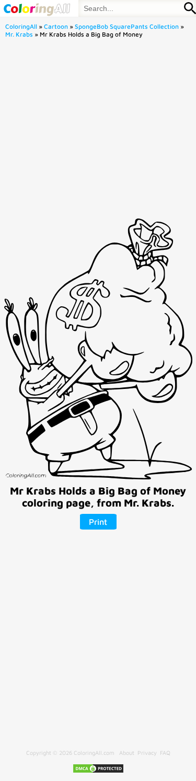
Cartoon (56, 26)
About (126, 752)
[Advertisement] (98, 131)
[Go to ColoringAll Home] (36, 8)
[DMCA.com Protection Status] (98, 771)
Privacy (147, 752)
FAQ (165, 752)
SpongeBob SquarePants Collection (127, 26)
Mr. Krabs (19, 34)
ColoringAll (21, 26)
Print (98, 521)
